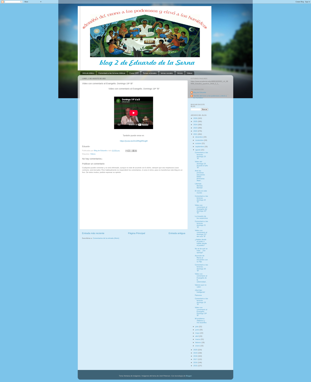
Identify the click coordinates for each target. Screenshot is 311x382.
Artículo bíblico (88, 73)
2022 (195, 131)
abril (197, 336)
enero (197, 346)
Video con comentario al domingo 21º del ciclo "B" (201, 233)
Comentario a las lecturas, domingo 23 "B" (201, 155)
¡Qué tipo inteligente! (200, 291)
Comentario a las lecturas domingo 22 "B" (201, 199)
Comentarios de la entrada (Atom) (106, 238)
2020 (195, 350)
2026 (195, 118)
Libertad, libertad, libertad (199, 186)
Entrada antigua (177, 233)
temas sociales (167, 73)
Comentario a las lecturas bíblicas (111, 73)
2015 (195, 366)
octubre (198, 143)
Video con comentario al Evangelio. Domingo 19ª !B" (201, 311)
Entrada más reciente (93, 233)
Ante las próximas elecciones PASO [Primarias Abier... (200, 175)
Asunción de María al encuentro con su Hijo (201, 259)
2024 (195, 125)
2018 (195, 356)
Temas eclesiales (150, 73)
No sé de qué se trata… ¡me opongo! (201, 250)
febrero (198, 342)
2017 (195, 359)
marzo (198, 339)
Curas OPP (134, 73)
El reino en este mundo (201, 192)
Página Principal (136, 233)
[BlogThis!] (129, 151)
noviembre (199, 140)
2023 (195, 128)
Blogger (189, 376)
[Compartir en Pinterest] (136, 151)
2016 (195, 362)
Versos (180, 73)
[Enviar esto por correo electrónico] (126, 151)
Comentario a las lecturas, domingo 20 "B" (201, 268)
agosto (198, 150)
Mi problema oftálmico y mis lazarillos (201, 320)
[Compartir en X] (131, 151)
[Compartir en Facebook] (133, 151)
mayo (197, 333)
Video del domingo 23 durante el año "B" (201, 164)
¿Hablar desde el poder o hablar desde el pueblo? (201, 242)
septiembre (199, 146)
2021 (195, 134)
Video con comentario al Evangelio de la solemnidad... (201, 278)
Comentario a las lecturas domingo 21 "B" (201, 224)
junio (197, 330)
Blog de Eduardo (199, 92)
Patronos (198, 295)
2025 (195, 121)
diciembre (199, 137)
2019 (195, 353)
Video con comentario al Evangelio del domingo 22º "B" (201, 209)
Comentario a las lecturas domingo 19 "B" (201, 301)
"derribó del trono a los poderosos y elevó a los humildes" (210, 97)
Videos (189, 73)
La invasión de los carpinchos (201, 217)
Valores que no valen (200, 286)
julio (197, 326)
